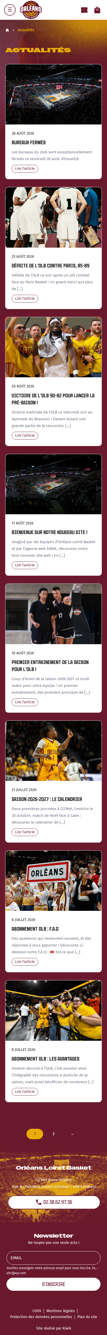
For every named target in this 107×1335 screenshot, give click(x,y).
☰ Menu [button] (10, 10)
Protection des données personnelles (41, 1317)
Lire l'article (25, 168)
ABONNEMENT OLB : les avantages (45, 1058)
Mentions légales (60, 1311)
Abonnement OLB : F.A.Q (35, 928)
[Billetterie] (84, 10)
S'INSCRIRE (53, 1284)
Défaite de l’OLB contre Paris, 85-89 (50, 265)
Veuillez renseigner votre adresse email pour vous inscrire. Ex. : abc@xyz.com (52, 1270)
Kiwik (67, 1328)
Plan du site (87, 1317)
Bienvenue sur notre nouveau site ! (49, 532)
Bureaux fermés (29, 142)
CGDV (36, 1311)
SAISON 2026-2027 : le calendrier (47, 799)
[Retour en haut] (95, 1324)
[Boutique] (97, 10)
